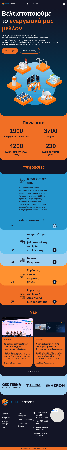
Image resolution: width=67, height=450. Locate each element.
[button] (63, 4)
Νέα (3, 428)
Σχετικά (5, 414)
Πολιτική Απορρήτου (22, 415)
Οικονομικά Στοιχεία (22, 425)
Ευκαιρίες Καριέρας (6, 422)
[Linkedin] (27, 4)
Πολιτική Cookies (25, 420)
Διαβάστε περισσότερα (29, 220)
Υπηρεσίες (6, 418)
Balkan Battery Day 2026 (47, 344)
